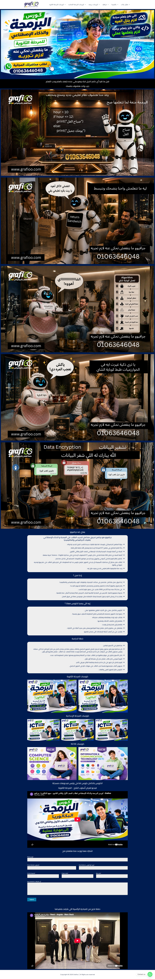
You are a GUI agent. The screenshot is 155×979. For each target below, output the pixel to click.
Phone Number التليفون (33, 865)
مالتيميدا (113, 4)
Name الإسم (30, 857)
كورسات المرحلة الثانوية (56, 4)
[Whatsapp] (150, 974)
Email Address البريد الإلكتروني (87, 865)
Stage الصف (65, 873)
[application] (65, 4)
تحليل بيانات (124, 4)
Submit (32, 899)
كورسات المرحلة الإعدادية (76, 4)
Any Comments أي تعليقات (34, 881)
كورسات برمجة (93, 4)
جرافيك (104, 4)
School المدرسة (31, 873)
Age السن (99, 873)
